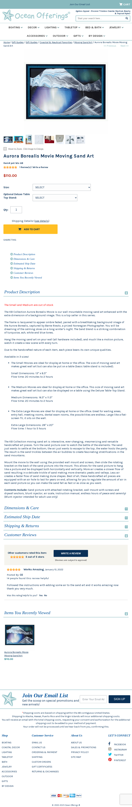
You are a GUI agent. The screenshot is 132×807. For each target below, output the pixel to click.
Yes (41, 595)
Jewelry (115, 27)
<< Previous (110, 45)
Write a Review (40, 167)
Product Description (24, 254)
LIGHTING (7, 752)
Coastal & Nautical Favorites (56, 42)
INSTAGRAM (120, 749)
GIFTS (5, 781)
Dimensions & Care (24, 259)
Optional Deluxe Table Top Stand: (16, 196)
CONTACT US (38, 747)
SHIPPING (37, 757)
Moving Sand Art (83, 42)
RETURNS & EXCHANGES (45, 771)
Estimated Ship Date (24, 263)
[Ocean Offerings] (36, 15)
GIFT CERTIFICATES (42, 766)
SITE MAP (76, 757)
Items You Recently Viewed (27, 277)
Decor (32, 27)
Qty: (5, 209)
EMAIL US (37, 742)
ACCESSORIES (9, 771)
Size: (6, 187)
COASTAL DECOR (11, 747)
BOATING (6, 742)
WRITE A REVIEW (71, 553)
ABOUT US (76, 742)
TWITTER (118, 755)
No (45, 595)
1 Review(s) (25, 167)
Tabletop (71, 27)
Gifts (77, 35)
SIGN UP (119, 699)
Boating (14, 27)
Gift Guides (18, 42)
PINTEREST (119, 760)
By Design (95, 35)
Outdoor (59, 35)
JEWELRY (7, 766)
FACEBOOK (119, 744)
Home (6, 42)
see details (41, 221)
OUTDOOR (7, 776)
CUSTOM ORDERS (41, 761)
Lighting (51, 27)
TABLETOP (7, 757)
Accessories (36, 35)
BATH (4, 761)
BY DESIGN (7, 786)
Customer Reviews (23, 273)
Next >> (124, 45)
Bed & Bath (93, 27)
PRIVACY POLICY (80, 752)
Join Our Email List (80, 4)
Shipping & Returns (24, 268)
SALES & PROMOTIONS (83, 747)
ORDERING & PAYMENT (44, 752)
